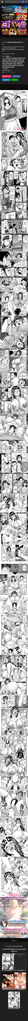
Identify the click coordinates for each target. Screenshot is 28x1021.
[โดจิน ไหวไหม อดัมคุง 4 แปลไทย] (20, 961)
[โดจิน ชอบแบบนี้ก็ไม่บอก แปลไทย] (8, 961)
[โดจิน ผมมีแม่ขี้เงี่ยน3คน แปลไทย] (20, 980)
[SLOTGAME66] (14, 34)
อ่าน (7, 76)
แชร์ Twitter (6, 79)
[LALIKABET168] (14, 12)
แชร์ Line (15, 79)
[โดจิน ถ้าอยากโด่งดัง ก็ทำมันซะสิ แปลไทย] (8, 980)
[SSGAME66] (14, 27)
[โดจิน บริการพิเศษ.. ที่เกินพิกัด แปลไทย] (14, 1000)
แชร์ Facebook (17, 76)
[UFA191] (14, 20)
